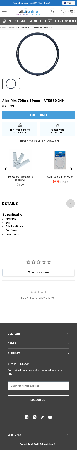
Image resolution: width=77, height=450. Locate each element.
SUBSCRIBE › (38, 399)
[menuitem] (62, 11)
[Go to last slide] (5, 168)
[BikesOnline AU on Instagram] (35, 417)
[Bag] (71, 11)
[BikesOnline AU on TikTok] (42, 417)
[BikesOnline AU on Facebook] (27, 417)
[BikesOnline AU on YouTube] (50, 417)
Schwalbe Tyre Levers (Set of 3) (20, 178)
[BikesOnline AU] (28, 11)
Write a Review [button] (40, 272)
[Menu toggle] (4, 11)
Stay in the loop (18, 363)
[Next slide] (71, 168)
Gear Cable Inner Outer (60, 176)
